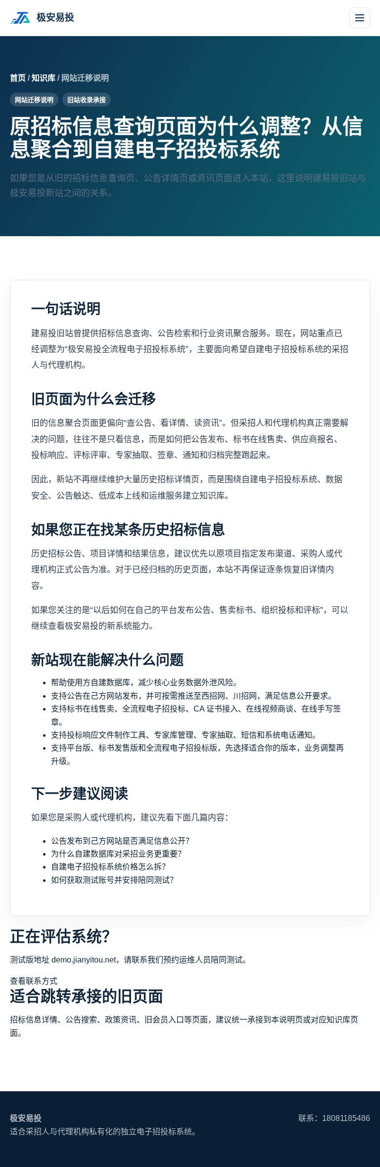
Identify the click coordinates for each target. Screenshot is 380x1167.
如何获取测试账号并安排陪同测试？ (114, 880)
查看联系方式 (33, 981)
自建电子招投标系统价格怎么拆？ (110, 867)
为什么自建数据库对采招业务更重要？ (118, 854)
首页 (18, 78)
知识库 (43, 78)
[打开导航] (359, 17)
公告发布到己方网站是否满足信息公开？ (122, 841)
